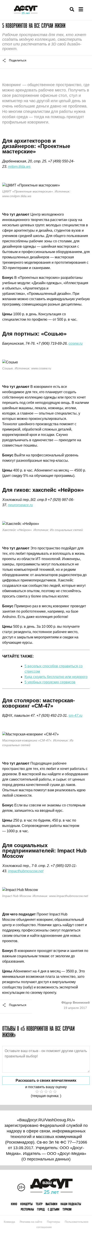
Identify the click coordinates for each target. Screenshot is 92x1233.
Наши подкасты (71, 1204)
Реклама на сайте (31, 1221)
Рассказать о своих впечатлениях (46, 1080)
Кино (14, 1204)
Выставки (51, 1204)
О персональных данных (46, 1159)
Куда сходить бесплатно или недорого (56, 677)
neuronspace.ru (20, 505)
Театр (39, 1204)
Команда (9, 1221)
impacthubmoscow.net (25, 871)
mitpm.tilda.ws (19, 166)
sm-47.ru (75, 715)
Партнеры (53, 1221)
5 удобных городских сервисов (50, 682)
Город (41, 1209)
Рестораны (27, 1209)
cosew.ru (76, 343)
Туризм (67, 1209)
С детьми (53, 1209)
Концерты (26, 1204)
